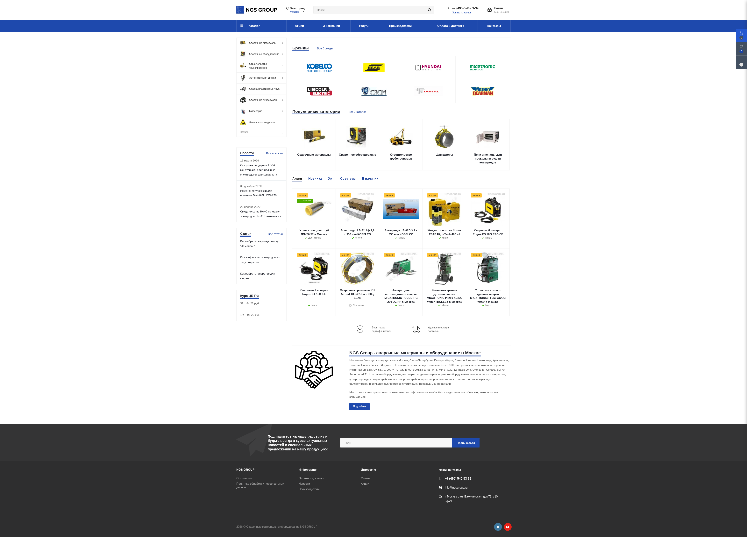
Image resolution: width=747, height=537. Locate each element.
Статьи (365, 478)
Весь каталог (357, 111)
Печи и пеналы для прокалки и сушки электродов (488, 158)
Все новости (274, 153)
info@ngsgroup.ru (456, 487)
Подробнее (359, 406)
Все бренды (325, 48)
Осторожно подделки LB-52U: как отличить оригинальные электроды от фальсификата (259, 170)
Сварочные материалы (314, 154)
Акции (365, 483)
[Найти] (429, 10)
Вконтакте (498, 527)
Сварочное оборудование (357, 154)
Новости (304, 483)
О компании (244, 478)
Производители (309, 489)
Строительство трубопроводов (401, 156)
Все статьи (275, 234)
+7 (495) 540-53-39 (465, 8)
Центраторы (444, 154)
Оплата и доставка (311, 478)
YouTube (508, 527)
